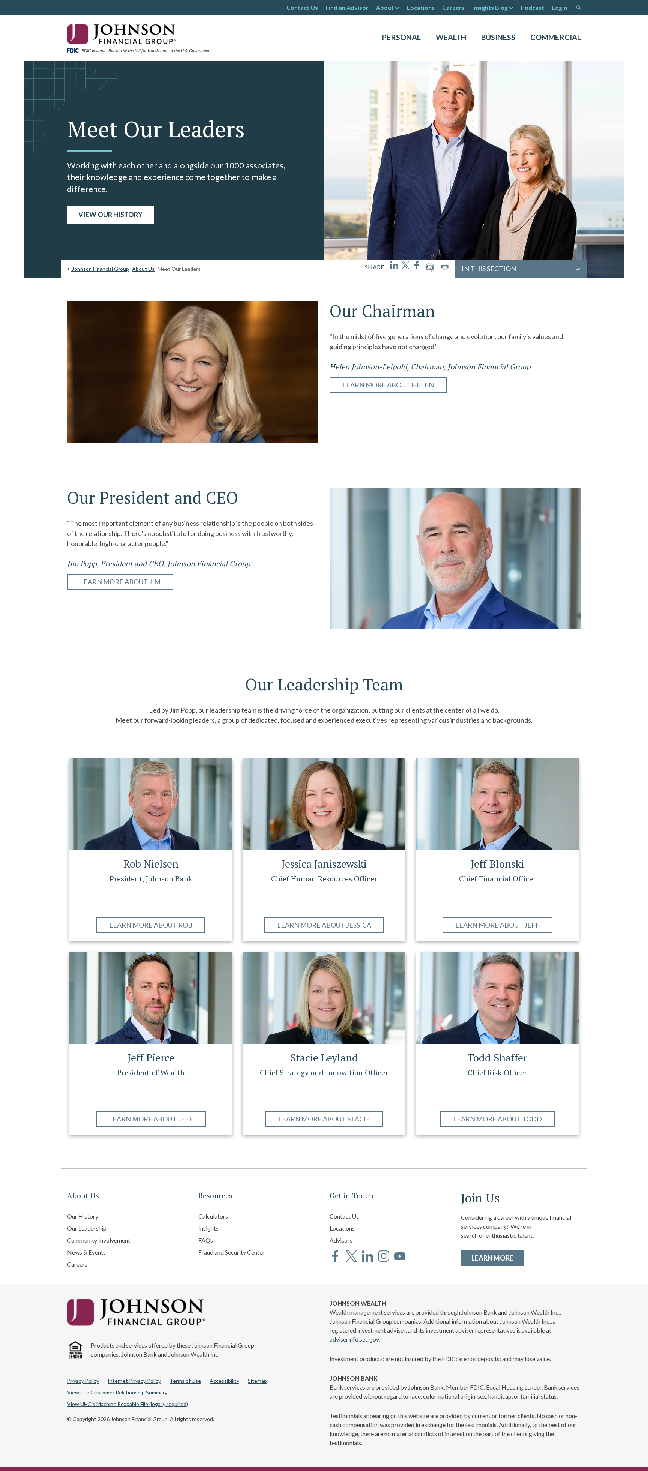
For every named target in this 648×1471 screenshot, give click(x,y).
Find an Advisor (347, 7)
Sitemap (257, 1381)
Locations (421, 7)
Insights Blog (490, 7)
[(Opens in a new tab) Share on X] (405, 265)
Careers (453, 7)
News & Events (86, 1252)
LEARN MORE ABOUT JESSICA (324, 925)
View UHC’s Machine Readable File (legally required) (127, 1404)
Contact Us (302, 7)
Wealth (451, 37)
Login (559, 7)
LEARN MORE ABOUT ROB (150, 925)
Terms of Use (185, 1381)
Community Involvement (98, 1240)
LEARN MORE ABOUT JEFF (497, 925)
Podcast (532, 7)
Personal (401, 37)
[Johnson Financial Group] (123, 33)
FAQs (205, 1240)
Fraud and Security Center (231, 1252)
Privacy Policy (83, 1381)
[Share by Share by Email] (429, 267)
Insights (208, 1228)
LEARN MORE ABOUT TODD (497, 1119)
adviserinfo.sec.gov (354, 1339)
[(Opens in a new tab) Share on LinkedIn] (394, 265)
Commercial (555, 37)
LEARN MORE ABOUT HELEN (388, 385)
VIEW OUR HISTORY (110, 214)
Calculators (213, 1216)
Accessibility (224, 1381)
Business (498, 37)
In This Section (489, 268)
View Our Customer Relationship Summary (117, 1392)
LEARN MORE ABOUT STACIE (324, 1119)
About (385, 7)
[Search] (578, 7)
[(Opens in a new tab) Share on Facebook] (416, 265)
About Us (143, 269)
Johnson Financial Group (100, 269)
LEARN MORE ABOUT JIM (120, 582)
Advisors (341, 1240)
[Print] (444, 267)
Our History (82, 1216)
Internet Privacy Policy (134, 1381)
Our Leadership (86, 1228)
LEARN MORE (497, 1257)
